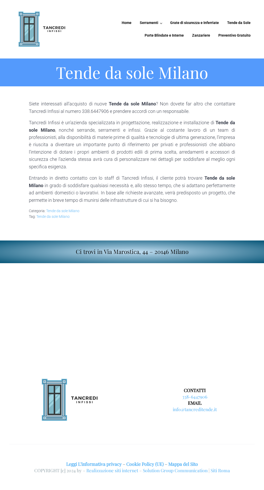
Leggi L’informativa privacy (94, 464)
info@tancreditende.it (195, 409)
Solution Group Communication (175, 470)
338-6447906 (194, 397)
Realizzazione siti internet (112, 470)
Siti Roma (220, 470)
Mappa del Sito (183, 464)
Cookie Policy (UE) (145, 464)
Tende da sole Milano (62, 211)
